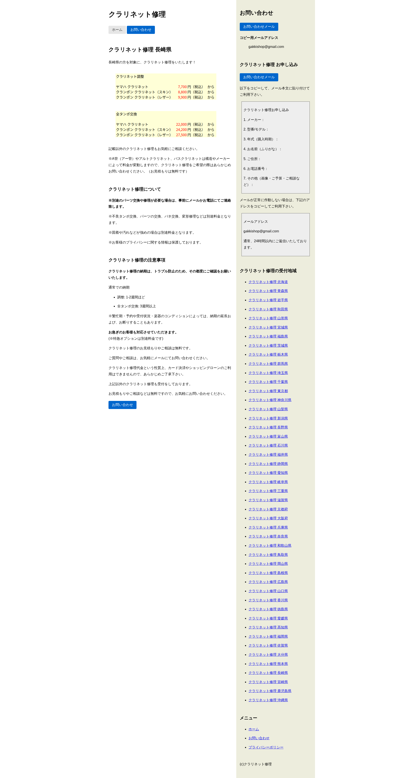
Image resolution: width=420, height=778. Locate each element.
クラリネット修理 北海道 (268, 282)
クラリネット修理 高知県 (268, 627)
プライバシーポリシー (266, 747)
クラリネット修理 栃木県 (268, 354)
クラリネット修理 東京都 (268, 391)
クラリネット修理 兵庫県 (268, 527)
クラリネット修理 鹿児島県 (269, 691)
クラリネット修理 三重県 (268, 491)
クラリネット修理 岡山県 (268, 564)
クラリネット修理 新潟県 (268, 418)
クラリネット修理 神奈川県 (269, 400)
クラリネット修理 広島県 (268, 582)
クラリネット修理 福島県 (268, 336)
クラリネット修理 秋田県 (268, 309)
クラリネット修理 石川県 (268, 445)
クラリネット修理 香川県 (268, 600)
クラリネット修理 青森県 (268, 291)
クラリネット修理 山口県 (268, 591)
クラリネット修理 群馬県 (268, 364)
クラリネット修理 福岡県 (268, 636)
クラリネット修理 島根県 (268, 573)
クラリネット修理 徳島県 (268, 609)
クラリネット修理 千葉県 (268, 382)
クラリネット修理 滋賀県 (268, 500)
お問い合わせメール (259, 26)
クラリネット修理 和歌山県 (269, 545)
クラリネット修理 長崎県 (268, 673)
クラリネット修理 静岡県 (268, 464)
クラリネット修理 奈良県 (268, 536)
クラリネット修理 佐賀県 (268, 645)
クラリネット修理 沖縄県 (268, 700)
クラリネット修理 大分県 (268, 654)
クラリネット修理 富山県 (268, 436)
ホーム (117, 29)
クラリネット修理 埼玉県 (268, 373)
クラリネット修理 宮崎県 (268, 682)
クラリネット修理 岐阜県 (268, 482)
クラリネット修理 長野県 (268, 427)
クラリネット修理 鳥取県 (268, 555)
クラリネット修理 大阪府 (268, 518)
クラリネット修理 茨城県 (268, 345)
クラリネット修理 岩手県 (268, 300)
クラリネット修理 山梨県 (268, 409)
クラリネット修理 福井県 (268, 454)
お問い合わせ (140, 29)
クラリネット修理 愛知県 (268, 473)
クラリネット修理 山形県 (268, 318)
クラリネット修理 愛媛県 (268, 618)
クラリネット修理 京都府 (268, 509)
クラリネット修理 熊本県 (268, 664)
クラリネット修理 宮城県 (268, 327)
